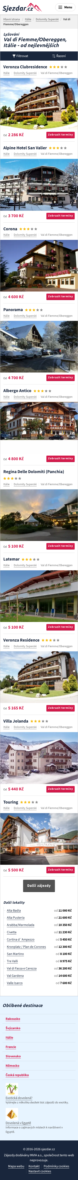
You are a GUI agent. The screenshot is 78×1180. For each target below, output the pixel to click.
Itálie (6, 73)
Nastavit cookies (39, 1171)
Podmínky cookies (56, 1166)
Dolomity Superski (25, 73)
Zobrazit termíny (60, 135)
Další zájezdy (39, 885)
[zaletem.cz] (22, 7)
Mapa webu (16, 1166)
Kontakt (34, 1166)
